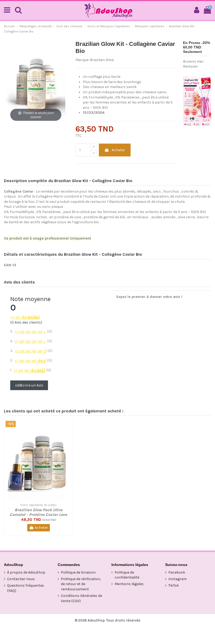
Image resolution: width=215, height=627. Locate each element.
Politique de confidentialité (127, 575)
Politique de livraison (78, 572)
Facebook (176, 572)
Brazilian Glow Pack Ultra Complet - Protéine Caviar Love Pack (38, 515)
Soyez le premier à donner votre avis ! (149, 297)
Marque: (82, 60)
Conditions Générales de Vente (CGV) (81, 598)
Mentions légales (129, 584)
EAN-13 (10, 265)
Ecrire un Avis (29, 385)
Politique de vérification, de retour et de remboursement (81, 584)
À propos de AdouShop (26, 572)
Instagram (177, 579)
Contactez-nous (21, 579)
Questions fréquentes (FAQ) (25, 588)
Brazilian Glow (102, 60)
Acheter (118, 150)
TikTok (173, 585)
